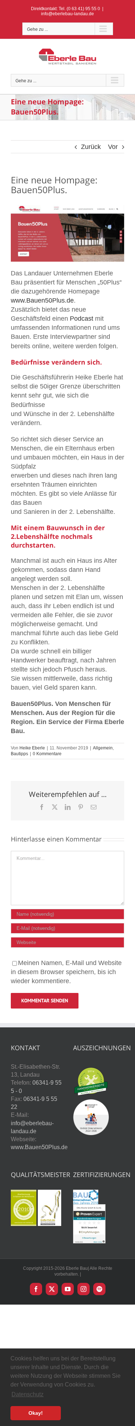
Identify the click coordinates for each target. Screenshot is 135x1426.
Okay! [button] (35, 1413)
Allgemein (103, 748)
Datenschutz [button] (28, 1394)
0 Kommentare (47, 753)
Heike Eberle (32, 748)
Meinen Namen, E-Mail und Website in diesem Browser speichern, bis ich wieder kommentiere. (66, 972)
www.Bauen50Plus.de (42, 300)
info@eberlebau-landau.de (67, 13)
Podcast (81, 318)
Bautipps (19, 753)
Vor (113, 146)
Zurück (91, 146)
